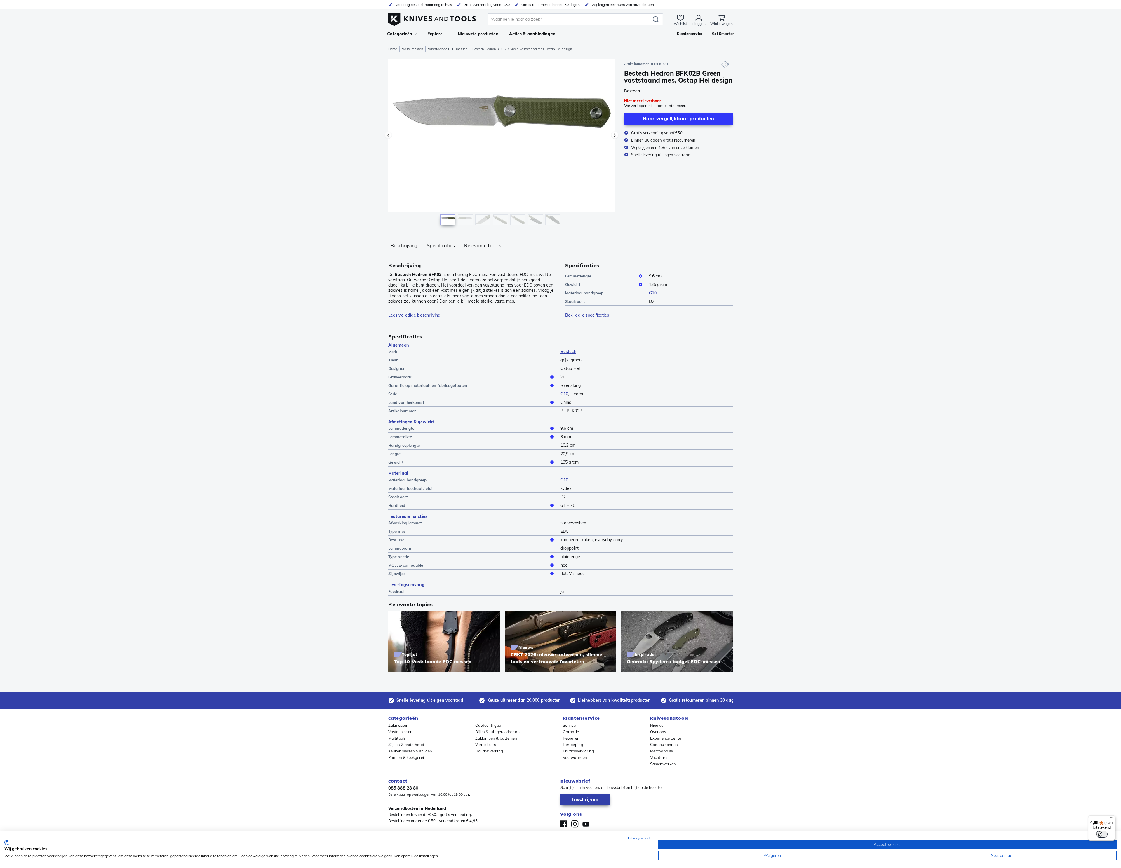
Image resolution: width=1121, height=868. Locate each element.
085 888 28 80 (403, 788)
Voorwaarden (575, 757)
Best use (396, 539)
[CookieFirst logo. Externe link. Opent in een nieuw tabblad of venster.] (6, 842)
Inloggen (699, 23)
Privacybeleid (639, 838)
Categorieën (399, 33)
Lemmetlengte (578, 276)
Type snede (398, 556)
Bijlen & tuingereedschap (497, 731)
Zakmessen (398, 725)
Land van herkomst (406, 402)
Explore (435, 33)
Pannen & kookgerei (406, 757)
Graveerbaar (399, 377)
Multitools (396, 738)
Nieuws (657, 725)
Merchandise (661, 751)
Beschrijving (404, 245)
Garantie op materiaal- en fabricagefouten (427, 385)
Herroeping (573, 744)
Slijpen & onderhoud (406, 744)
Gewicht (572, 284)
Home (392, 49)
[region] (501, 143)
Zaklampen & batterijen (496, 738)
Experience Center (666, 738)
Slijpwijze (396, 573)
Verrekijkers (485, 744)
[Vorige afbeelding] (388, 135)
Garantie (571, 731)
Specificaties (441, 245)
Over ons (658, 731)
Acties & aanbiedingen (532, 33)
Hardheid (396, 505)
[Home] (432, 18)
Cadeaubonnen (664, 744)
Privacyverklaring (578, 751)
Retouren (571, 738)
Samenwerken (663, 764)
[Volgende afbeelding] (615, 135)
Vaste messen (412, 49)
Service (569, 725)
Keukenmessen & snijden (410, 751)
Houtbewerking (489, 751)
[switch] (1102, 834)
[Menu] (1111, 818)
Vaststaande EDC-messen (447, 49)
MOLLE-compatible (405, 565)
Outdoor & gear (489, 725)
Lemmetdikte (400, 436)
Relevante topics (482, 245)
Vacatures (659, 757)
